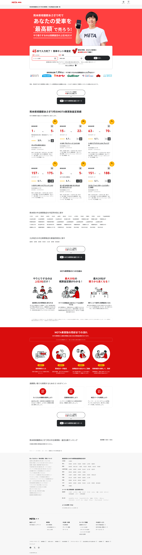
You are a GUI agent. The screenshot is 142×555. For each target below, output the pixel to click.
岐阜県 (79, 472)
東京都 (70, 466)
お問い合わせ (50, 541)
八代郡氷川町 (33, 224)
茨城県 (98, 466)
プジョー (91, 500)
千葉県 (80, 466)
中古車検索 (65, 524)
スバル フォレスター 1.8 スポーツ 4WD (98, 186)
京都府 (79, 475)
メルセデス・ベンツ (73, 498)
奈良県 (88, 475)
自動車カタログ (83, 524)
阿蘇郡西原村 (41, 222)
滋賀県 (83, 475)
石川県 (88, 469)
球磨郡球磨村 (41, 227)
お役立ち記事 (82, 534)
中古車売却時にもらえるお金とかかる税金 (38, 486)
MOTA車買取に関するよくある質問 (69, 507)
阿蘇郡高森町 (33, 222)
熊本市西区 (92, 227)
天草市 (93, 216)
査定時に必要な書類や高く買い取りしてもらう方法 (40, 460)
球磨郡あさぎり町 (51, 227)
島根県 (83, 477)
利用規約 (57, 541)
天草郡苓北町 (61, 227)
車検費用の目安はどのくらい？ (36, 492)
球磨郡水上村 (86, 224)
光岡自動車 (71, 494)
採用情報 (43, 541)
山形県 (88, 464)
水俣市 (47, 216)
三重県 (83, 472)
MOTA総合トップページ (35, 524)
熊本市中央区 (85, 227)
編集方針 (107, 541)
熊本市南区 (76, 227)
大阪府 (70, 475)
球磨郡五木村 (103, 224)
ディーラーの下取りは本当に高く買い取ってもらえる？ (41, 468)
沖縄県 (70, 486)
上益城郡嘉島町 (70, 222)
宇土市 (70, 216)
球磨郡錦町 (59, 224)
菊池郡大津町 (67, 219)
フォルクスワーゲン (84, 498)
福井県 (93, 469)
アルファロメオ (98, 500)
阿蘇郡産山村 (103, 219)
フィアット (106, 500)
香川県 (74, 480)
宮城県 (83, 464)
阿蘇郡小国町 (94, 219)
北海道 (70, 461)
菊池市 (64, 216)
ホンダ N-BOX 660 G (38, 145)
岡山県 (70, 477)
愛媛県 (70, 480)
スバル (93, 492)
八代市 (31, 216)
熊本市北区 (100, 227)
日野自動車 (82, 494)
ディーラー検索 (66, 527)
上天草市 (76, 216)
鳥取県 (79, 477)
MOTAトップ (32, 450)
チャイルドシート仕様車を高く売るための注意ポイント (41, 474)
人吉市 (36, 216)
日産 (80, 492)
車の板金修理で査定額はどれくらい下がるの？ (39, 482)
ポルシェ (102, 498)
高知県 (79, 480)
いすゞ (76, 494)
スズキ (101, 492)
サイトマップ (32, 544)
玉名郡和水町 (59, 219)
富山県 (83, 469)
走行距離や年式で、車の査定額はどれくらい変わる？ (40, 470)
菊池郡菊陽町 (76, 219)
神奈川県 (75, 466)
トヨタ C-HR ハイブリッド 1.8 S (42, 185)
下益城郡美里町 (106, 216)
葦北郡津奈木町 (50, 224)
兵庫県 (74, 475)
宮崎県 (52, 241)
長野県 (74, 469)
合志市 (98, 216)
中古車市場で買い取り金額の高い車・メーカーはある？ (41, 466)
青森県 (70, 464)
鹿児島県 (57, 241)
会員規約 (101, 541)
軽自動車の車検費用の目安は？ (36, 494)
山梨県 (70, 469)
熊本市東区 (68, 227)
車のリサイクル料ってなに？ (35, 488)
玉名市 (53, 216)
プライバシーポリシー (75, 541)
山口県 (88, 477)
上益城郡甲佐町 (89, 222)
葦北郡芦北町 (41, 224)
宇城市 (82, 216)
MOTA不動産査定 (100, 524)
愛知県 (70, 472)
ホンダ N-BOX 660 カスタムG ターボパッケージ (70, 186)
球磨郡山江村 (33, 227)
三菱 (97, 492)
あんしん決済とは (69, 65)
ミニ (82, 500)
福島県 (93, 464)
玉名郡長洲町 (50, 219)
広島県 (74, 477)
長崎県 (39, 241)
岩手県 (74, 464)
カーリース (65, 529)
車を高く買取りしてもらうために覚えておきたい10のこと (41, 462)
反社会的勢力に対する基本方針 (89, 541)
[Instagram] (39, 547)
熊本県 (44, 241)
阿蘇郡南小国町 (85, 219)
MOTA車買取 (38, 450)
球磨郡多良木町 (67, 224)
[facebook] (30, 547)
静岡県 (74, 472)
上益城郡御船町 (60, 222)
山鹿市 (58, 216)
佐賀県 (35, 241)
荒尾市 (42, 216)
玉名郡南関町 (41, 219)
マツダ (88, 492)
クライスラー (72, 500)
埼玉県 (85, 466)
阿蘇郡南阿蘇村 (50, 222)
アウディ (96, 498)
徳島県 (83, 480)
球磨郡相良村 (94, 224)
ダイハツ (106, 492)
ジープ (77, 500)
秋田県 (79, 464)
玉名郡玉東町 (33, 219)
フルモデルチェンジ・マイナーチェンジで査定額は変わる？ (42, 478)
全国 (42, 450)
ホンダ (83, 492)
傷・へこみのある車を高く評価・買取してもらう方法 (40, 480)
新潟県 (79, 469)
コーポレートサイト (34, 541)
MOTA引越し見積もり (101, 527)
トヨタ (70, 492)
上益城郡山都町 (99, 222)
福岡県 (31, 241)
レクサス (75, 492)
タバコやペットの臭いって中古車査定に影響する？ (40, 476)
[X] (35, 547)
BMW (91, 498)
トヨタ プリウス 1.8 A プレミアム (98, 144)
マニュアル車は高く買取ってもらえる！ (38, 472)
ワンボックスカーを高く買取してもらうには (38, 484)
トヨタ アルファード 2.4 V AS (70, 143)
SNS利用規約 (64, 541)
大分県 (48, 241)
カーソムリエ (99, 529)
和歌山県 (94, 475)
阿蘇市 (87, 216)
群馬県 (89, 466)
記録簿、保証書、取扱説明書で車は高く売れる (39, 464)
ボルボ (86, 500)
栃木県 (94, 466)
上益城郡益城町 (79, 222)
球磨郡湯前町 (77, 224)
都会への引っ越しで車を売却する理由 (37, 490)
